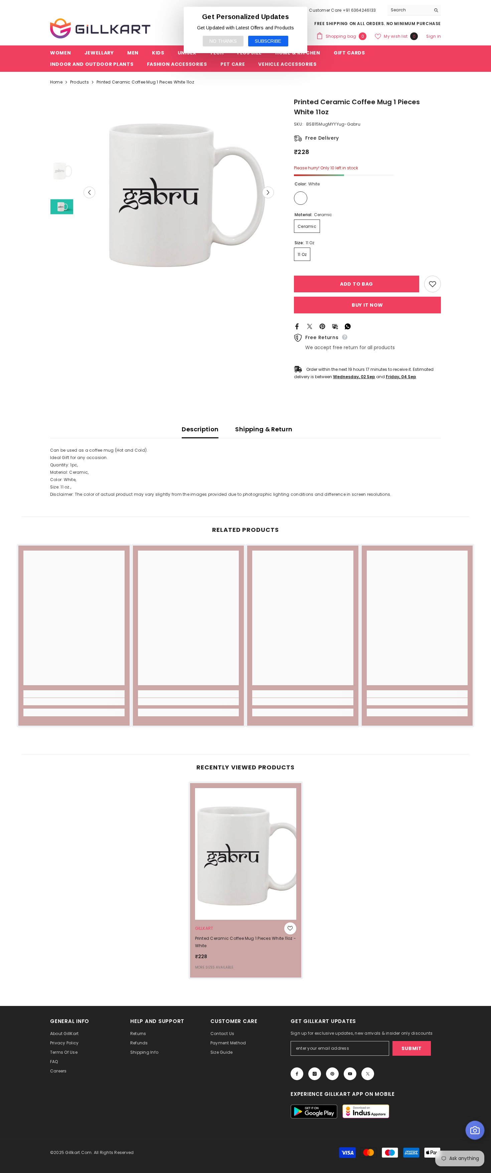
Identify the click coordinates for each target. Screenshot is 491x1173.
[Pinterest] (322, 326)
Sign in (433, 36)
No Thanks (223, 41)
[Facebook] (297, 326)
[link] (74, 701)
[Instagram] (314, 1073)
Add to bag (356, 284)
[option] (179, 192)
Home (56, 82)
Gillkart (204, 928)
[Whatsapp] (348, 326)
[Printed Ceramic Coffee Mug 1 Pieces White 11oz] (245, 854)
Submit (411, 1048)
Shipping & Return (263, 429)
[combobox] (409, 10)
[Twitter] (310, 326)
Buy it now (367, 305)
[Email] (335, 326)
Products (79, 82)
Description (200, 429)
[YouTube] (350, 1073)
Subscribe (268, 41)
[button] (89, 192)
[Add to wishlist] (432, 284)
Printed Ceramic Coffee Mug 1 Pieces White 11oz (245, 941)
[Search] (414, 10)
